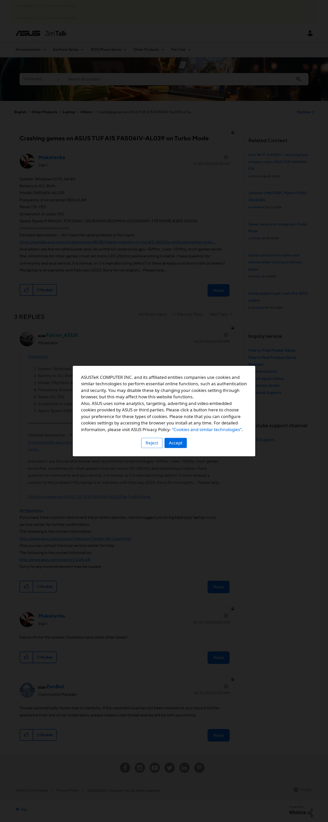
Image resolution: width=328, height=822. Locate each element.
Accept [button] (175, 443)
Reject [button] (152, 443)
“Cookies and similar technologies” (207, 429)
